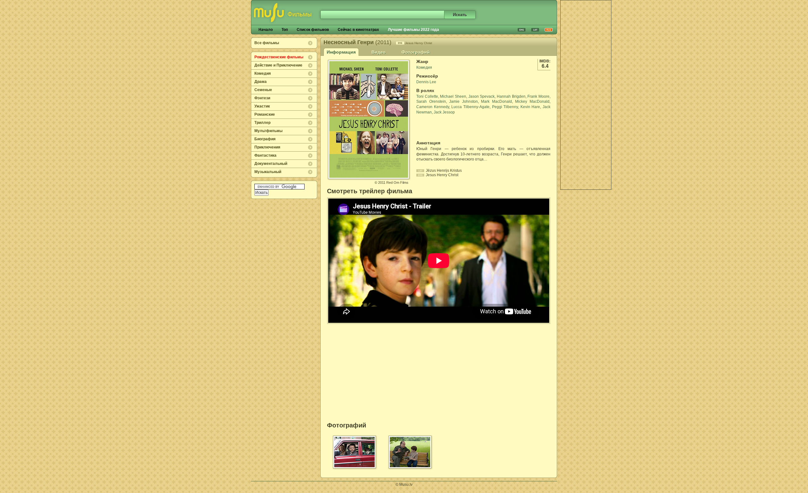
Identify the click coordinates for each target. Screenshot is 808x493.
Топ (285, 29)
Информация (341, 52)
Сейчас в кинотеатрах (358, 29)
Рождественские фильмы (278, 57)
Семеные (263, 90)
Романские (264, 114)
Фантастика (265, 155)
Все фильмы (266, 43)
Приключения (267, 147)
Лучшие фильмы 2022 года (413, 29)
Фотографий (415, 52)
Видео (378, 52)
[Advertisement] (586, 94)
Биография (265, 139)
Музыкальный (267, 172)
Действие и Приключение (278, 65)
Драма (260, 81)
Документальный (270, 163)
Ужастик (262, 106)
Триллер (262, 122)
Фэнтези (262, 98)
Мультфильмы (268, 131)
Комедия (262, 73)
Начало (265, 29)
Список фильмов (313, 29)
